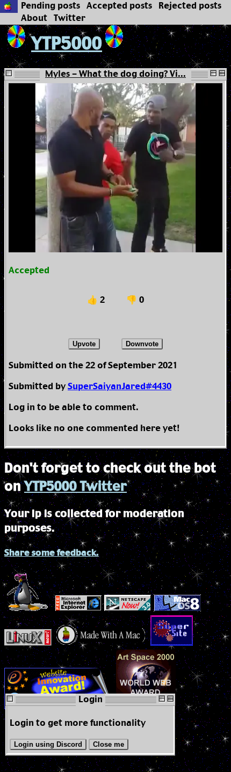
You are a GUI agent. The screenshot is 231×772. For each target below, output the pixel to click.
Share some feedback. (51, 553)
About (34, 18)
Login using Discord (48, 744)
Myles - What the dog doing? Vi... (115, 74)
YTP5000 (66, 44)
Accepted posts (119, 6)
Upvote (84, 344)
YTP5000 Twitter (75, 487)
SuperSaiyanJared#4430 (119, 387)
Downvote (142, 344)
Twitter (69, 18)
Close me (108, 744)
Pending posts (50, 6)
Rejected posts (189, 6)
